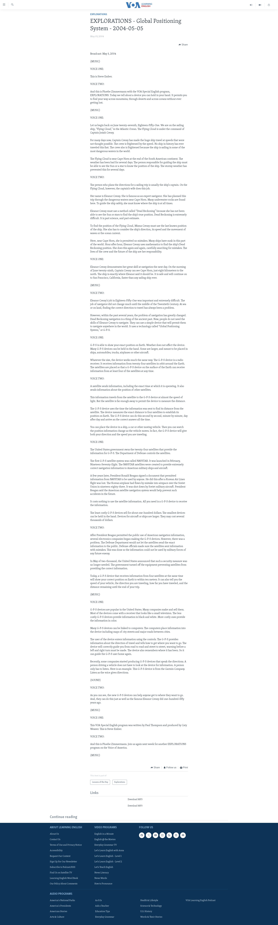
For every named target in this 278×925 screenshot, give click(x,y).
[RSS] (169, 835)
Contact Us (55, 839)
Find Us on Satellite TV (61, 872)
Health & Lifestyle (149, 900)
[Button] (183, 45)
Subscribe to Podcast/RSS (62, 867)
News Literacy (101, 872)
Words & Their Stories (151, 917)
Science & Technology (151, 906)
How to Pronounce (103, 883)
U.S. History (146, 911)
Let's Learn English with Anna (109, 850)
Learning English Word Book (64, 878)
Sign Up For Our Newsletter (63, 861)
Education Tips (102, 911)
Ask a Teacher (102, 906)
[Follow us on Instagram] (162, 835)
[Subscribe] (183, 835)
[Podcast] (176, 835)
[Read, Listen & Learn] (268, 5)
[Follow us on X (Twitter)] (148, 835)
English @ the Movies (105, 839)
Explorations (98, 14)
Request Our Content (60, 856)
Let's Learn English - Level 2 (108, 861)
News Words (100, 878)
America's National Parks (62, 900)
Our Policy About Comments (63, 883)
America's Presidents (60, 906)
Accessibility (56, 850)
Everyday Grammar (104, 917)
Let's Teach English (103, 867)
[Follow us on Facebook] (142, 835)
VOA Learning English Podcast (200, 900)
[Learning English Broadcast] (251, 5)
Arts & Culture (57, 917)
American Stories (58, 911)
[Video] (260, 5)
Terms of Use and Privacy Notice (66, 845)
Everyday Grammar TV (105, 845)
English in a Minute (104, 834)
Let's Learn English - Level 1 (108, 856)
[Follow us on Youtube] (155, 835)
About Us (54, 834)
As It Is (98, 900)
